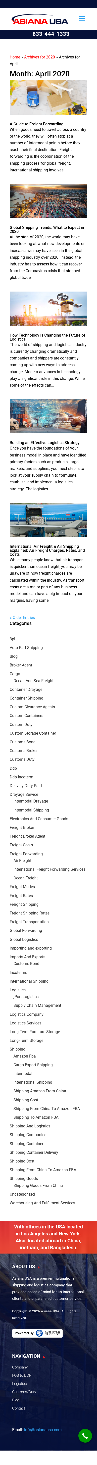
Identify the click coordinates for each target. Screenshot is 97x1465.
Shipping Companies (28, 1134)
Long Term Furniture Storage (35, 1031)
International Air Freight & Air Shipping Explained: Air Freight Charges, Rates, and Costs (47, 550)
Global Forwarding (26, 930)
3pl (12, 639)
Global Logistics (24, 939)
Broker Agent (21, 665)
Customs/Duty (24, 1392)
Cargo (15, 673)
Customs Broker (24, 750)
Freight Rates (21, 895)
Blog (14, 656)
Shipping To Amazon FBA (35, 1117)
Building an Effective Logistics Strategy (45, 442)
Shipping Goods (24, 1178)
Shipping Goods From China (38, 1185)
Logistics (18, 990)
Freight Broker (22, 827)
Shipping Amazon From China (39, 1091)
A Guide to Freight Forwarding (36, 124)
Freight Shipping (24, 904)
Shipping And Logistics (30, 1126)
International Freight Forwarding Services (49, 869)
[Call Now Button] (85, 1436)
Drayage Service (24, 794)
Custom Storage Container (33, 733)
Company (20, 1367)
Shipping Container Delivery (34, 1152)
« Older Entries (22, 617)
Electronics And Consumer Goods (39, 818)
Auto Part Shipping (26, 647)
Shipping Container (26, 1143)
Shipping (17, 1049)
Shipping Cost (25, 1100)
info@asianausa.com (43, 1429)
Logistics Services (25, 1023)
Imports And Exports (27, 957)
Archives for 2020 (39, 57)
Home (15, 57)
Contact (18, 1408)
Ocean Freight (25, 878)
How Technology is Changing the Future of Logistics (47, 337)
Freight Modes (22, 886)
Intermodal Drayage (30, 801)
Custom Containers (26, 715)
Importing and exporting (31, 948)
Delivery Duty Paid (26, 785)
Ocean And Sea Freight (33, 680)
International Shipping (29, 981)
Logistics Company (27, 1014)
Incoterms (18, 972)
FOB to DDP (21, 1375)
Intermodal (22, 1073)
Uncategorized (22, 1194)
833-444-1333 (51, 34)
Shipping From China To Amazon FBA (46, 1108)
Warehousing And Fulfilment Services (42, 1203)
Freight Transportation (29, 921)
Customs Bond (23, 742)
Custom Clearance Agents (32, 707)
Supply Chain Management (37, 1005)
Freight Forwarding (26, 854)
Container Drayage (26, 689)
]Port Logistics (26, 996)
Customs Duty (22, 759)
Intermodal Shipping (31, 810)
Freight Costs (21, 845)
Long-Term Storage (26, 1040)
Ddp (13, 768)
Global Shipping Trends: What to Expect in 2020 (47, 229)
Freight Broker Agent (27, 836)
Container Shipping (26, 698)
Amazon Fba (24, 1056)
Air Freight (22, 860)
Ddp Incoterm (21, 777)
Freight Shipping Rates (29, 913)
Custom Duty (21, 724)
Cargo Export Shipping (33, 1064)
